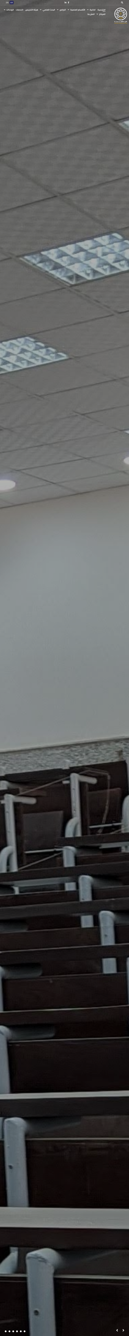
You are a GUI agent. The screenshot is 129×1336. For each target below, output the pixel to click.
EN (7, 2)
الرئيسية (101, 10)
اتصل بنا (91, 14)
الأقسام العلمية (77, 10)
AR (11, 2)
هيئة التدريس (31, 10)
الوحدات (10, 10)
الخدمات (19, 10)
